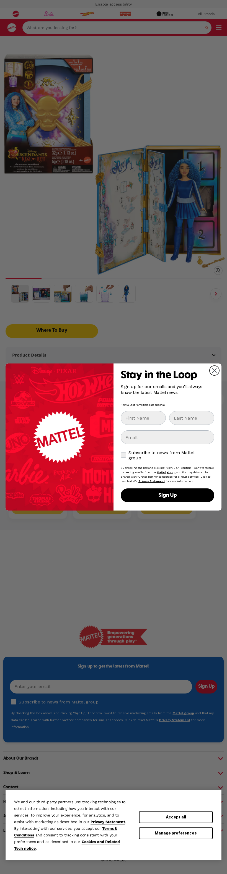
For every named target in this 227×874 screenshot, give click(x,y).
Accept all (176, 817)
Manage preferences (176, 833)
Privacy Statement (108, 822)
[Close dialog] (214, 370)
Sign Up (167, 495)
